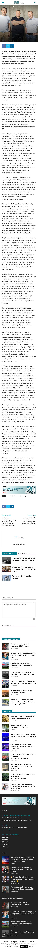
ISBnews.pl (5, 837)
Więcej (30, 946)
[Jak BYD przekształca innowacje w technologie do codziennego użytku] (5, 684)
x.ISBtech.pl (5, 847)
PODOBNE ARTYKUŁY (9, 553)
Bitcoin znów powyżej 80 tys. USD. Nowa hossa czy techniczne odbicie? (24, 569)
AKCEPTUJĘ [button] (24, 946)
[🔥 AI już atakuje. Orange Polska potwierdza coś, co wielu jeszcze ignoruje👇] (5, 879)
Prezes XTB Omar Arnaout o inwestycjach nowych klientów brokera (21, 869)
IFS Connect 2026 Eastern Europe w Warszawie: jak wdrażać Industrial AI (23, 736)
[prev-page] (3, 585)
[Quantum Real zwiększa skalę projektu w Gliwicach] (5, 693)
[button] (3, 2)
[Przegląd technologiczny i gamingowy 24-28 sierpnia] (5, 646)
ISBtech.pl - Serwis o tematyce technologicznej (16, 815)
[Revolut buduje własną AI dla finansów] (6, 578)
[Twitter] (8, 46)
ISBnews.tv (5, 839)
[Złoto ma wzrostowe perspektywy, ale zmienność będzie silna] (5, 718)
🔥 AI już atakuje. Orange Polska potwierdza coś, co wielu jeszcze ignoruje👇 (22, 879)
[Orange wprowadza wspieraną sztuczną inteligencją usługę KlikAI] (5, 889)
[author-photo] (19, 541)
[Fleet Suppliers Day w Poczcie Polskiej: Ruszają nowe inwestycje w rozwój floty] (5, 786)
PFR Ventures (16, 496)
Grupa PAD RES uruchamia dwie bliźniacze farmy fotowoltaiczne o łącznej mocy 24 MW (23, 702)
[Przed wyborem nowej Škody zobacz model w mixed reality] (5, 665)
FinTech (12, 7)
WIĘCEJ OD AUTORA (24, 553)
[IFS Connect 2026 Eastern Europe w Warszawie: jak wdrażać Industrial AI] (5, 737)
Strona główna (4, 7)
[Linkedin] (12, 46)
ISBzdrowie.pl (6, 842)
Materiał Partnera (19, 544)
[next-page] (6, 585)
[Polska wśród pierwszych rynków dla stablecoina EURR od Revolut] (6, 560)
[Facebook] (4, 46)
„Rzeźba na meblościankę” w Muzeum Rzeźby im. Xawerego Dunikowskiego (21, 766)
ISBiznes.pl (5, 844)
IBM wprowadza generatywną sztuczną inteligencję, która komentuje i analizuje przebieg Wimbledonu (9, 521)
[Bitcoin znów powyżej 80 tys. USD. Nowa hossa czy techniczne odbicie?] (6, 569)
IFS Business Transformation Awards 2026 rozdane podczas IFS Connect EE (23, 746)
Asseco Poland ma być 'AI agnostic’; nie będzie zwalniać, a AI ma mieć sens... (23, 655)
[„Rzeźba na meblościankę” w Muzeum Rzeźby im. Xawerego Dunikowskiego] (5, 767)
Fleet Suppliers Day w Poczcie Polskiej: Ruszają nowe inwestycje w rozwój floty (23, 786)
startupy (24, 496)
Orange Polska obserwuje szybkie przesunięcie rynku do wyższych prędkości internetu (23, 859)
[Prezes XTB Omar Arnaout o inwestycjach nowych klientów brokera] (5, 869)
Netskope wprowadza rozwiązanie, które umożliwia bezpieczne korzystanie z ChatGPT (29, 521)
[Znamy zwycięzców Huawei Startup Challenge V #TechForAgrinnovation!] (5, 757)
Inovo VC (9, 496)
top (29, 496)
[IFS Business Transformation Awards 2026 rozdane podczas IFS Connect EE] (5, 747)
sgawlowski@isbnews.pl (9, 830)
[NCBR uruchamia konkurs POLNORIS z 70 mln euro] (5, 728)
